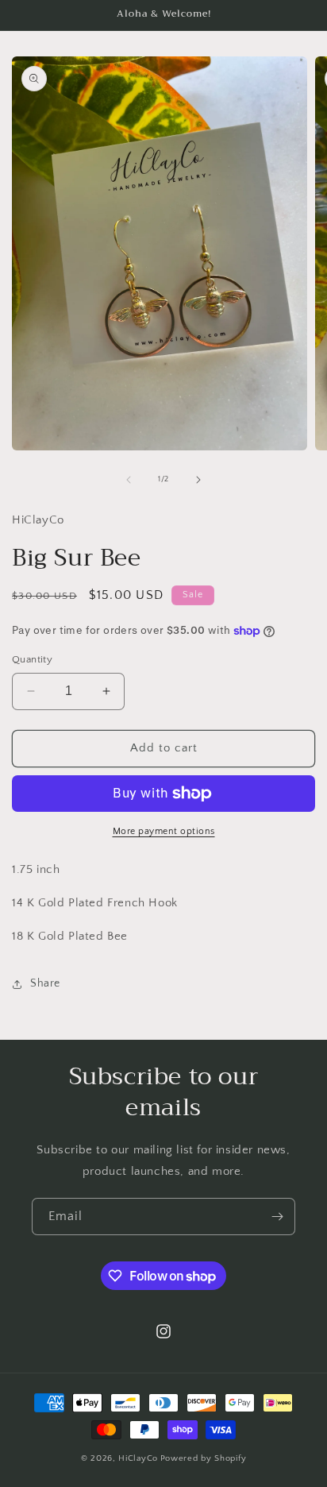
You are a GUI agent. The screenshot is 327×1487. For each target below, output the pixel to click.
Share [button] (45, 983)
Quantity (32, 659)
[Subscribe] (277, 1216)
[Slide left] (128, 479)
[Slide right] (198, 479)
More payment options (164, 831)
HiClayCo (138, 1458)
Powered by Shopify (203, 1458)
